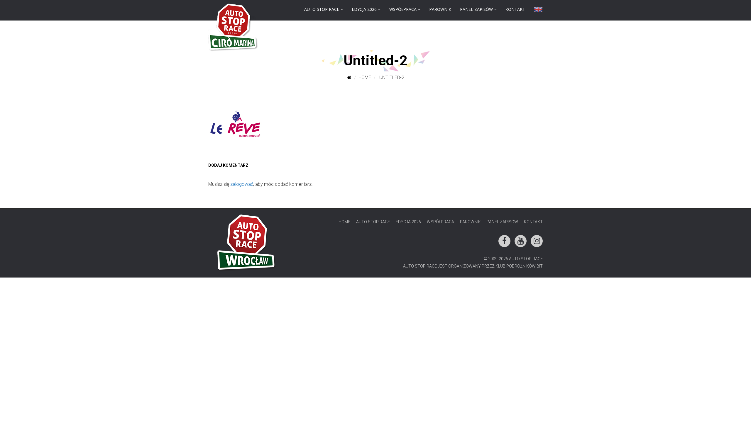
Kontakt (515, 9)
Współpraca (403, 9)
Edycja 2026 (364, 9)
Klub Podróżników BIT (519, 266)
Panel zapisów (476, 9)
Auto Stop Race (321, 9)
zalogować (241, 184)
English (538, 11)
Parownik (440, 9)
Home (364, 77)
